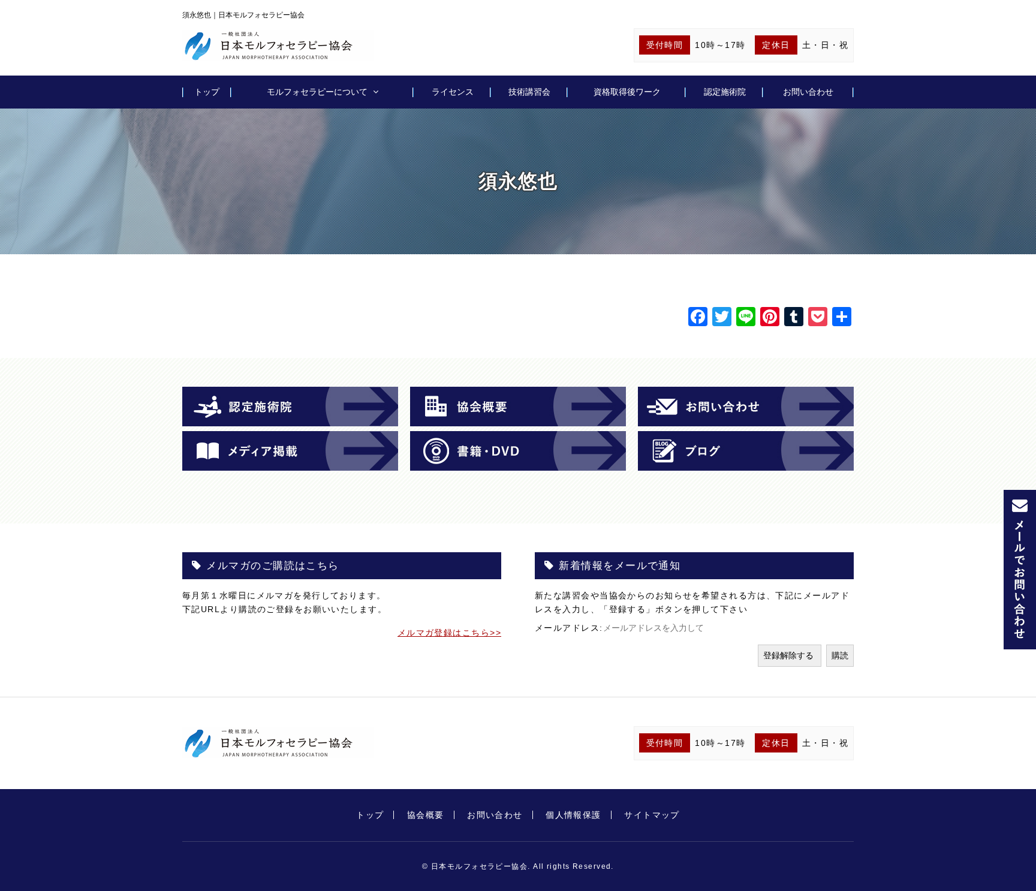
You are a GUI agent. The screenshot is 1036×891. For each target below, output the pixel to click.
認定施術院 (725, 92)
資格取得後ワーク (627, 92)
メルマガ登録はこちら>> (449, 632)
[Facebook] (698, 318)
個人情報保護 (573, 815)
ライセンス (453, 92)
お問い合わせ (808, 92)
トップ (206, 92)
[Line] (746, 318)
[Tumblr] (794, 318)
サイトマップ (652, 815)
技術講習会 (529, 92)
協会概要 (425, 815)
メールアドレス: (569, 628)
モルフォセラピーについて (317, 92)
